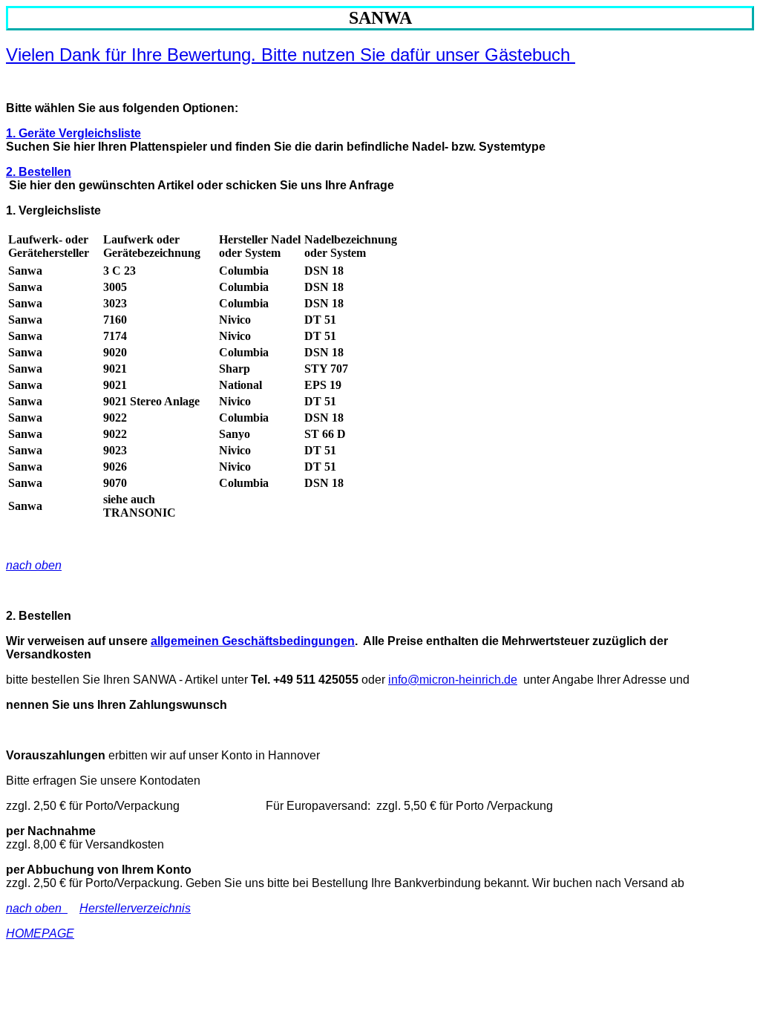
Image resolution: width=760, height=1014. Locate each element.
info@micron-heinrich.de (452, 679)
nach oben (34, 565)
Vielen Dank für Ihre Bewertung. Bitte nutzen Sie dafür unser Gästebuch (290, 55)
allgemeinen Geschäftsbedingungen (253, 641)
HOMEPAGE (40, 933)
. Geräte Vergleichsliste (77, 133)
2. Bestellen (38, 172)
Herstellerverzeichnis (135, 908)
